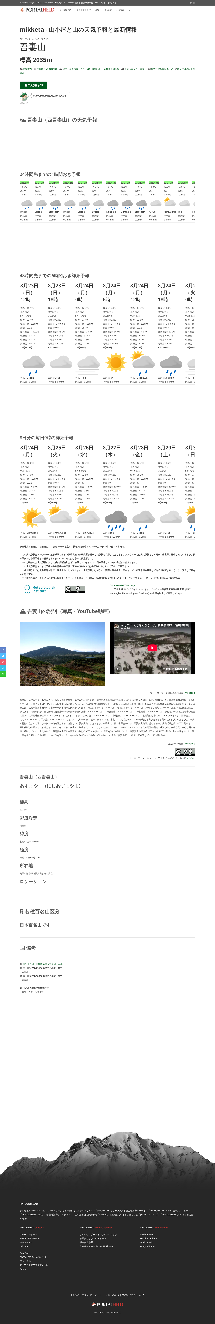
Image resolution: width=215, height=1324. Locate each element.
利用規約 (75, 1295)
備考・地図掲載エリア (162, 68)
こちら (189, 757)
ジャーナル (25, 1261)
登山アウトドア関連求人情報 (34, 1265)
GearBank (25, 1253)
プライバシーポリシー (93, 1295)
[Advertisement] (107, 146)
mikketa (24, 1246)
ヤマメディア (26, 1242)
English (108, 9)
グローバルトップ (149, 1214)
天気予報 (27, 68)
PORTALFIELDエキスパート (33, 1257)
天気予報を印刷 (37, 85)
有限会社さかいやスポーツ (93, 1238)
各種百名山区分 (111, 68)
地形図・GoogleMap (47, 68)
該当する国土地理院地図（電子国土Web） (44, 964)
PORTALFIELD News (30, 1238)
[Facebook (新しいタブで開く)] (194, 2)
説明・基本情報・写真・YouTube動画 (81, 68)
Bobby (23, 1268)
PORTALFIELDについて (173, 1214)
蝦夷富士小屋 (86, 1242)
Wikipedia (190, 692)
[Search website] (128, 10)
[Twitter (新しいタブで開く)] (191, 2)
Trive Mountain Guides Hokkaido (96, 1246)
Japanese (120, 9)
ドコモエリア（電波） (135, 68)
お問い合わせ (112, 1295)
